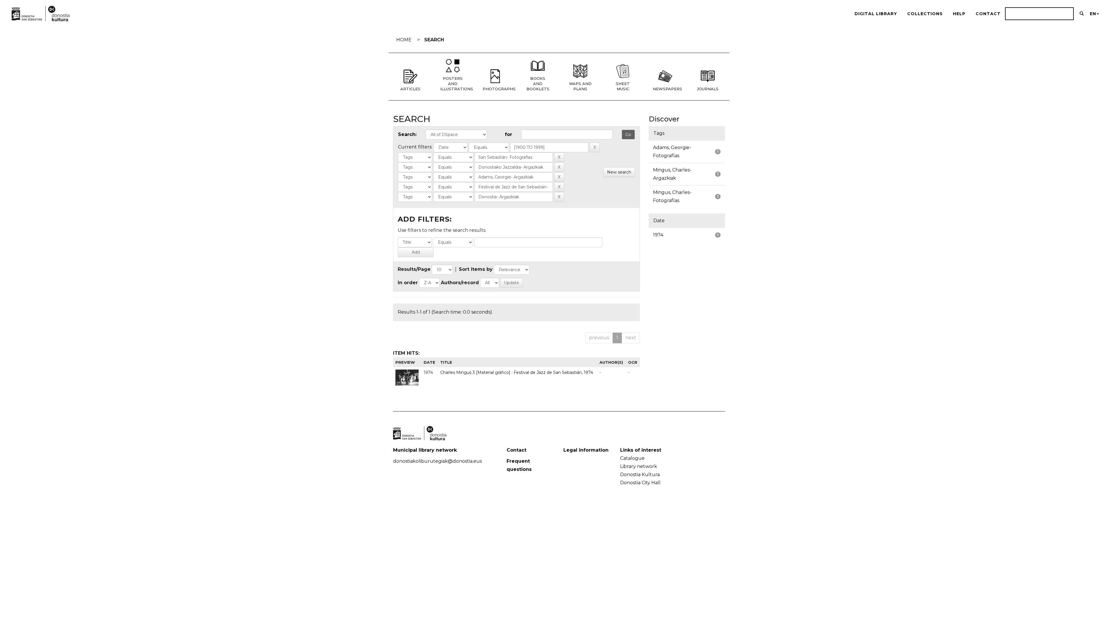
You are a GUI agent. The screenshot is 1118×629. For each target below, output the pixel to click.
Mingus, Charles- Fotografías (672, 196)
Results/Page (414, 269)
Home (404, 40)
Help (959, 13)
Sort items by (476, 269)
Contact (988, 13)
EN (1093, 13)
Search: (407, 134)
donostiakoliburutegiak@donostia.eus (437, 461)
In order (408, 282)
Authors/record (460, 282)
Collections (925, 13)
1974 (658, 235)
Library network (638, 466)
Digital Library (876, 13)
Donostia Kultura (640, 474)
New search (619, 172)
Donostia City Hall (640, 482)
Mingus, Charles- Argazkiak (672, 174)
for (508, 134)
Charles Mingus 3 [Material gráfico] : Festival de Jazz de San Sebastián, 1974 (516, 372)
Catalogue (632, 458)
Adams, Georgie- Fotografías (672, 151)
